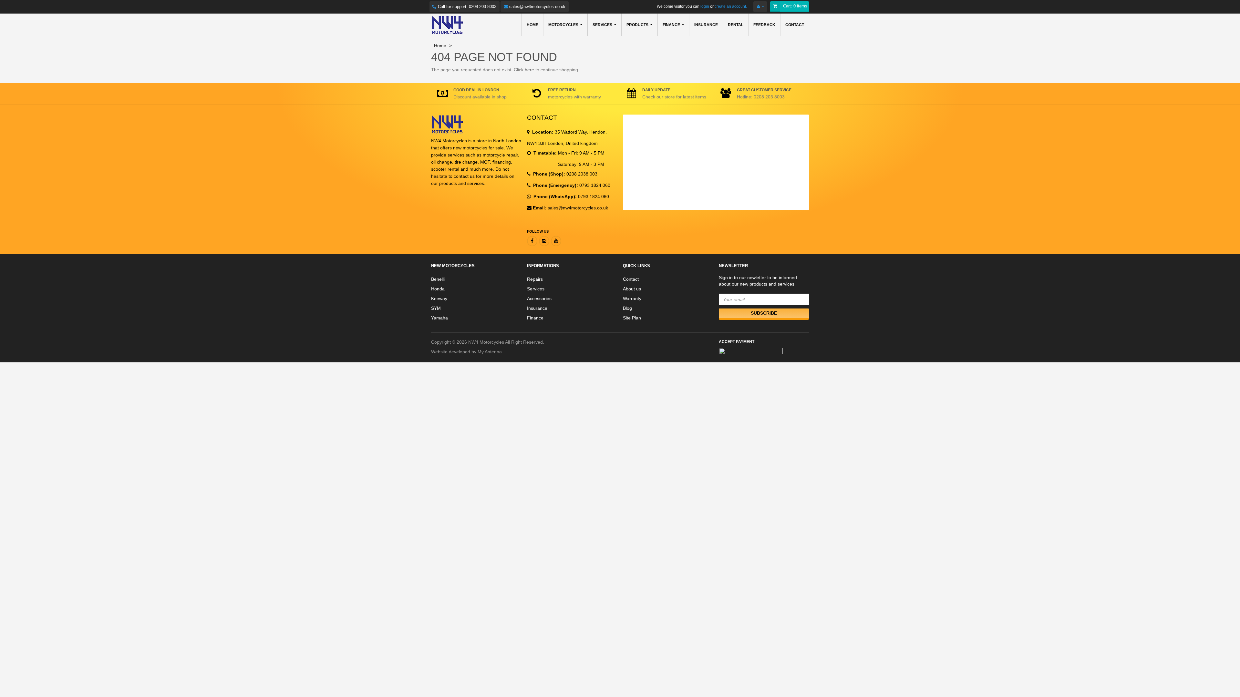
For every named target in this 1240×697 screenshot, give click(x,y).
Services (535, 288)
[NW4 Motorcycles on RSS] (544, 241)
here (529, 69)
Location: (542, 132)
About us (632, 288)
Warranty (632, 298)
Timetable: (544, 153)
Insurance (537, 308)
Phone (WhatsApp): (554, 196)
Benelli (438, 279)
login (704, 6)
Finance (535, 317)
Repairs (535, 279)
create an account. (731, 6)
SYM (436, 308)
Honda (438, 288)
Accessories (539, 298)
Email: (539, 207)
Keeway (439, 298)
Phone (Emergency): (555, 185)
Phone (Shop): (548, 174)
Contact (631, 279)
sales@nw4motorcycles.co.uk (536, 6)
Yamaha (439, 317)
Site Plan (632, 317)
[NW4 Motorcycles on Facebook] (532, 241)
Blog (627, 308)
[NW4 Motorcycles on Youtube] (556, 241)
